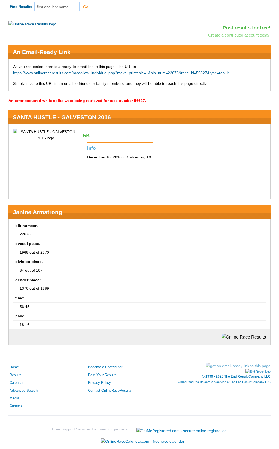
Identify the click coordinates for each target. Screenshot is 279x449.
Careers (16, 406)
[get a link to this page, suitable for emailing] (238, 366)
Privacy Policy (99, 383)
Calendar (16, 383)
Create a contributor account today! (239, 35)
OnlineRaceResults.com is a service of (224, 382)
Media (14, 398)
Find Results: (21, 7)
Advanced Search (24, 391)
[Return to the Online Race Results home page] (32, 24)
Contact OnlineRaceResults (110, 391)
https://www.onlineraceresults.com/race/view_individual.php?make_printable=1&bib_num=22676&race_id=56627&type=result (121, 73)
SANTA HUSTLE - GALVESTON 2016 (62, 117)
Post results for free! (247, 28)
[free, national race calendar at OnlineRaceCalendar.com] (142, 441)
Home (14, 367)
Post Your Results (102, 375)
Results (16, 375)
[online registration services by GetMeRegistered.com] (181, 429)
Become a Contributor (105, 367)
